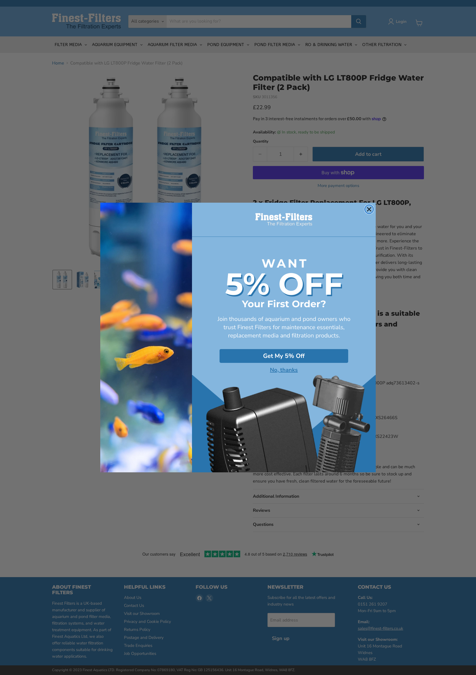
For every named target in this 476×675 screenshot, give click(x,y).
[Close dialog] (369, 209)
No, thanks (284, 370)
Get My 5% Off (284, 356)
